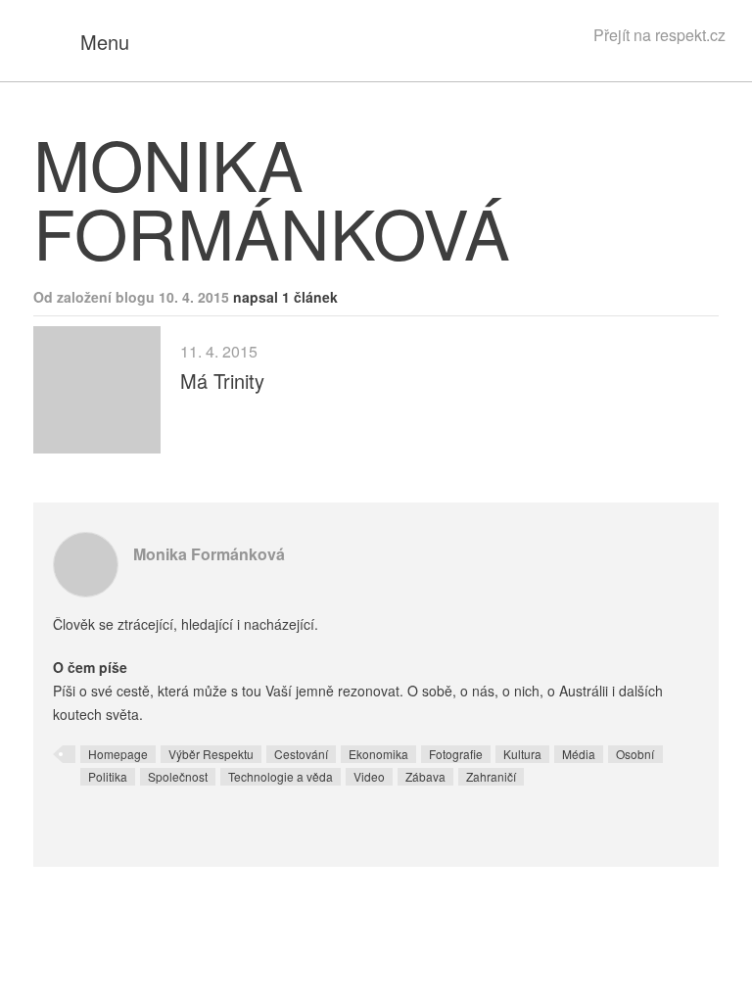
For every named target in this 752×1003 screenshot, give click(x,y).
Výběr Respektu (211, 753)
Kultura (522, 753)
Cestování (301, 753)
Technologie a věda (280, 776)
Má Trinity (222, 380)
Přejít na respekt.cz (659, 35)
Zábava (425, 776)
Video (369, 776)
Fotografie (456, 753)
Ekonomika (378, 753)
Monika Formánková (209, 554)
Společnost (178, 776)
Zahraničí (491, 776)
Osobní (635, 753)
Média (578, 753)
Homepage (118, 753)
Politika (107, 776)
